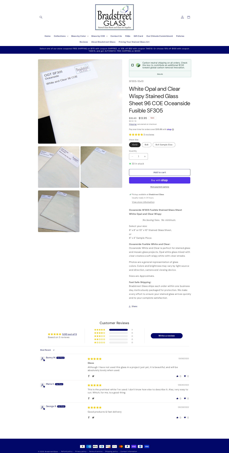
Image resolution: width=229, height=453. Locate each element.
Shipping (132, 124)
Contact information (128, 452)
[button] (41, 17)
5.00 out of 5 (69, 334)
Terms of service (96, 452)
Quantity (133, 151)
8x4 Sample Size (164, 144)
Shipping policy (111, 452)
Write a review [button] (166, 335)
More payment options (159, 187)
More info (160, 74)
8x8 (146, 144)
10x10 (135, 144)
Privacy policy (80, 452)
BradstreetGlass (51, 452)
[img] (95, 358)
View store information (143, 202)
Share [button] (134, 306)
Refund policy (66, 452)
